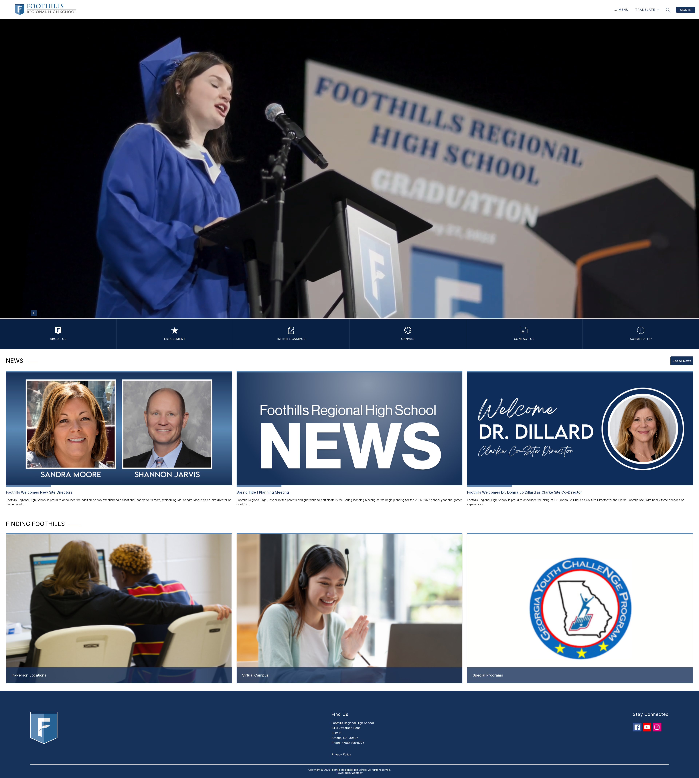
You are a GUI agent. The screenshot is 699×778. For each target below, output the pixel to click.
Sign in (686, 10)
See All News (682, 361)
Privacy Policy (341, 754)
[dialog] (119, 608)
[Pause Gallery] (34, 313)
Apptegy (357, 772)
